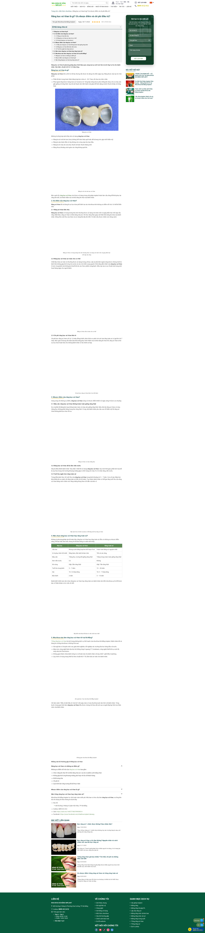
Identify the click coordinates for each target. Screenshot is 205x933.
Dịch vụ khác (135, 926)
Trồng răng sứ (135, 924)
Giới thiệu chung (101, 903)
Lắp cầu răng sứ (136, 911)
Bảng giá (90, 6)
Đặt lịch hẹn (142, 2)
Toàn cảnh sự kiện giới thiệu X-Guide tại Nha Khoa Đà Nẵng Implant (144, 90)
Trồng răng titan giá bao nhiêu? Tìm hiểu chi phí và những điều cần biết (97, 858)
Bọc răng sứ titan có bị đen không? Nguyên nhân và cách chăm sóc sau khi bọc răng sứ (97, 841)
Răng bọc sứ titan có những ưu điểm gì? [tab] (65, 766)
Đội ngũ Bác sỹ (101, 905)
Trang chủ (54, 11)
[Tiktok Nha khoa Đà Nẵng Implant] (104, 929)
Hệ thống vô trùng (102, 911)
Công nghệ (99, 908)
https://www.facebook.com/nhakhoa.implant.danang (77, 814)
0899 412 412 (143, 6)
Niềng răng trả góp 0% (138, 908)
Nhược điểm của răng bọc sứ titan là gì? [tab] (65, 789)
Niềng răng (134, 905)
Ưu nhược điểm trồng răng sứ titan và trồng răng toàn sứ (97, 873)
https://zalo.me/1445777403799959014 (69, 811)
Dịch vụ (82, 6)
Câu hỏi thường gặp (102, 916)
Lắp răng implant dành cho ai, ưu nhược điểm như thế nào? (144, 97)
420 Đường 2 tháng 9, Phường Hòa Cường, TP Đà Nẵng (70, 906)
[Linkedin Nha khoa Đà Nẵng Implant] (112, 929)
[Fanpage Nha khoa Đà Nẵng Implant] (96, 929)
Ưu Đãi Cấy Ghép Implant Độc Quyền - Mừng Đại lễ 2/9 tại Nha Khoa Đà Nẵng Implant (144, 82)
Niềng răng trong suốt (138, 918)
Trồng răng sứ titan (137, 921)
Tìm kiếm (107, 3)
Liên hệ (129, 6)
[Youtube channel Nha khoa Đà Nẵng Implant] (100, 929)
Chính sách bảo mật (102, 918)
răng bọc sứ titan (74, 769)
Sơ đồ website (101, 921)
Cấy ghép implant (136, 903)
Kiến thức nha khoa (65, 11)
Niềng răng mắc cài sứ (138, 916)
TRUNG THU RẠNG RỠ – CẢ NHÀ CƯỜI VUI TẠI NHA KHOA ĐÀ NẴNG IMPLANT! (144, 75)
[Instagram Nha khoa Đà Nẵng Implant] (108, 929)
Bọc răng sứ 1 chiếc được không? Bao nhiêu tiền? (94, 824)
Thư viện (114, 6)
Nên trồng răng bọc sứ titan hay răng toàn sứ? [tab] (67, 794)
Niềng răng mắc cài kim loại (140, 913)
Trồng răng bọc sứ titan (58, 641)
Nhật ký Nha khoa (102, 6)
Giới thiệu (74, 6)
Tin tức (121, 6)
